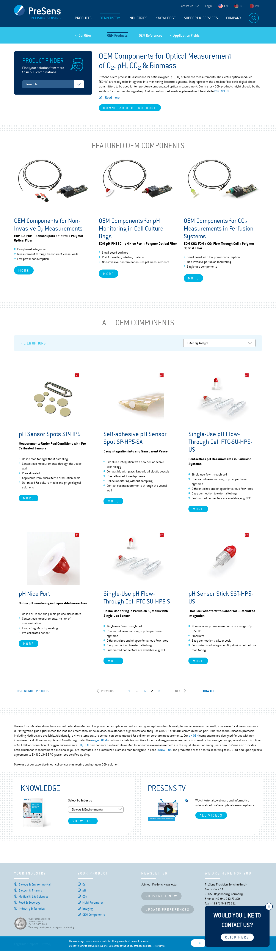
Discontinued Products (33, 691)
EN (226, 6)
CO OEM (83, 745)
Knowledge (165, 18)
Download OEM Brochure (129, 108)
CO (84, 896)
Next (178, 691)
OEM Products (117, 35)
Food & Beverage (29, 902)
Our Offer (84, 35)
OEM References (150, 35)
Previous (107, 691)
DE (241, 6)
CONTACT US (221, 91)
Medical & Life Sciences (34, 896)
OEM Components (93, 915)
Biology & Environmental (34, 884)
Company (233, 18)
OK (198, 943)
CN (257, 6)
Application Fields (186, 35)
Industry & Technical (32, 908)
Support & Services (201, 18)
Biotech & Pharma (30, 890)
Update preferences (168, 909)
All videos (211, 815)
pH (84, 890)
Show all (208, 691)
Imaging (87, 908)
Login (208, 6)
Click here (237, 937)
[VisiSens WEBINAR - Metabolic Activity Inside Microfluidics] (168, 809)
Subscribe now (161, 896)
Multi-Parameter (92, 902)
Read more (112, 97)
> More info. (158, 946)
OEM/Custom (110, 18)
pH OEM (194, 735)
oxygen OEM (99, 740)
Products (83, 18)
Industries (138, 18)
